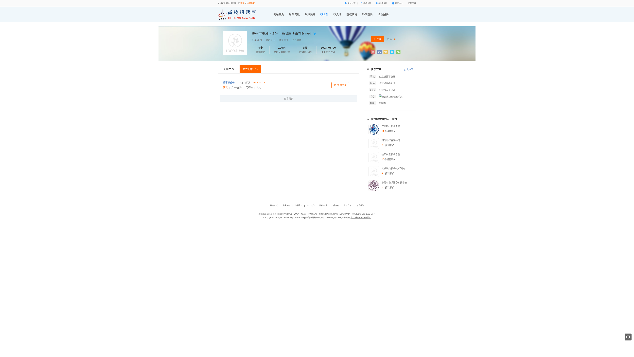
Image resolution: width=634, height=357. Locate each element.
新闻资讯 (294, 14)
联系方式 (299, 205)
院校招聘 (352, 14)
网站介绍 (348, 205)
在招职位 (250, 69)
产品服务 (335, 205)
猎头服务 (286, 205)
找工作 (324, 14)
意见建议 (360, 205)
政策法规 (310, 14)
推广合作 (311, 205)
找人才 (337, 14)
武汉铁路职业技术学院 (393, 168)
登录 (242, 3)
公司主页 (229, 69)
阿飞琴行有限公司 (391, 140)
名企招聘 (383, 14)
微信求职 (383, 3)
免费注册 (251, 3)
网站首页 (351, 3)
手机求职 (367, 3)
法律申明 (323, 205)
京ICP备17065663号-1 (361, 217)
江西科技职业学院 (391, 126)
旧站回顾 (412, 3)
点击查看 (408, 69)
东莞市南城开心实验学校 (394, 182)
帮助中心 (399, 3)
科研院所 (367, 14)
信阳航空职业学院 (391, 154)
